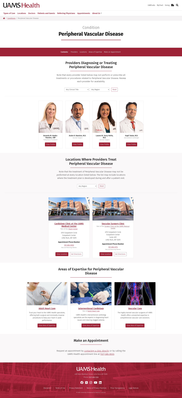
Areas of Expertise (95, 52)
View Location (62, 254)
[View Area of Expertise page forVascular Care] (135, 293)
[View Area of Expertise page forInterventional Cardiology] (91, 293)
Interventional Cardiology (91, 308)
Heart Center (73, 229)
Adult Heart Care (47, 308)
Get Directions (76, 254)
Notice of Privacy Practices (96, 388)
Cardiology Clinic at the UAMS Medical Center (69, 224)
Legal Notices (133, 388)
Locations (83, 52)
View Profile (50, 144)
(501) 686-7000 (94, 377)
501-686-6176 (113, 247)
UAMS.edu (151, 5)
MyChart (160, 5)
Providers (74, 52)
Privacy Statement (76, 388)
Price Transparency (117, 388)
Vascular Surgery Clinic (113, 223)
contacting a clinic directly (96, 351)
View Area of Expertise (47, 325)
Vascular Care (135, 308)
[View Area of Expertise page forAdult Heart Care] (47, 293)
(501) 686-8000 (107, 354)
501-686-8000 (69, 245)
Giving (167, 5)
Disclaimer (47, 388)
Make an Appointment (112, 52)
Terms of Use (60, 388)
